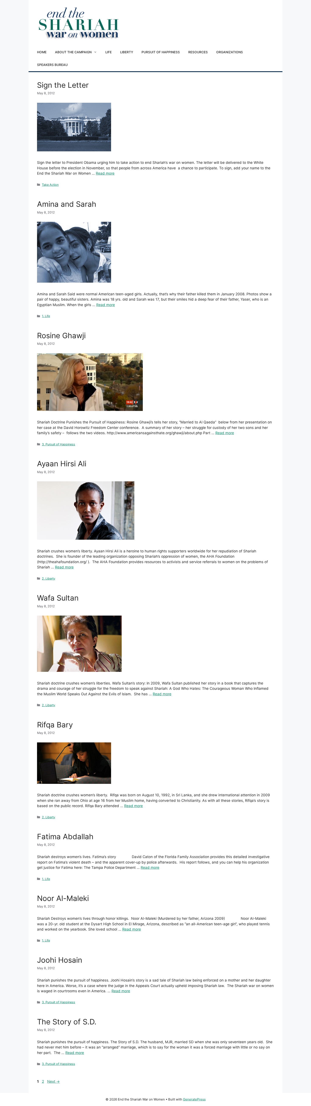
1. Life (46, 316)
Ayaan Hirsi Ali (61, 463)
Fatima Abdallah (65, 836)
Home (42, 52)
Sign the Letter (63, 85)
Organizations (229, 52)
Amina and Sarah (66, 204)
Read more (105, 173)
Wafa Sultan (57, 597)
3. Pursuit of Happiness (58, 444)
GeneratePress (194, 1099)
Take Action (50, 184)
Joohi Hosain (59, 959)
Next (53, 1081)
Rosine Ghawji (61, 335)
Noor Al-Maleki (63, 898)
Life (108, 52)
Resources (198, 52)
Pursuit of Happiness (161, 52)
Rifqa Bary (55, 724)
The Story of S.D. (66, 1021)
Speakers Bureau (52, 65)
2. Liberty (48, 578)
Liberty (126, 52)
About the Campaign (73, 52)
